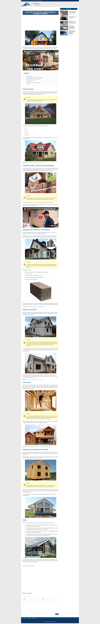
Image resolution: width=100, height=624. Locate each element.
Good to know (33, 0)
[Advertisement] (41, 22)
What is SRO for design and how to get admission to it (36, 306)
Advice (27, 83)
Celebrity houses (39, 0)
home (24, 618)
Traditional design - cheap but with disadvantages (34, 77)
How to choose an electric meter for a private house (36, 162)
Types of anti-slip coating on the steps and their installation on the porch (39, 446)
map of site (29, 618)
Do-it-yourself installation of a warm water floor (35, 379)
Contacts (34, 618)
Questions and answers (25, 0)
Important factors (29, 76)
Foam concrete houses (30, 80)
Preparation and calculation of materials (33, 82)
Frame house (28, 81)
